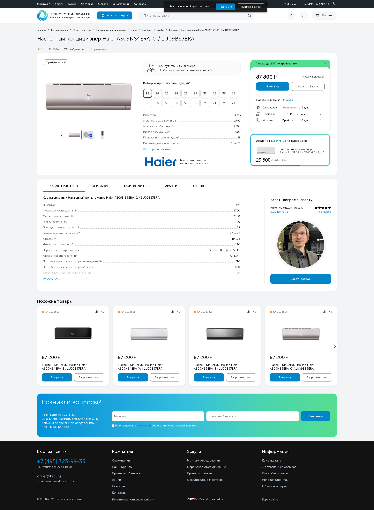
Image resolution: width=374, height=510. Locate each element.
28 (147, 93)
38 (205, 93)
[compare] (304, 15)
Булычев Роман (279, 211)
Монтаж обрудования (203, 460)
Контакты (139, 4)
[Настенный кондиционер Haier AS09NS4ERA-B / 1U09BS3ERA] (73, 347)
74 (204, 103)
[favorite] (294, 15)
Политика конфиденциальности (133, 499)
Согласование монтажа (205, 480)
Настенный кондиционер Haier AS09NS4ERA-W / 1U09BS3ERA (140, 366)
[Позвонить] (332, 4)
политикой (144, 425)
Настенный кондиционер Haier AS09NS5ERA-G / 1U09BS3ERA (292, 366)
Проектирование (199, 473)
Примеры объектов (126, 473)
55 (157, 103)
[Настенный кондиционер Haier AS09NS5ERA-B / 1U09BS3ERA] (225, 347)
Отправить (315, 416)
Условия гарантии (275, 480)
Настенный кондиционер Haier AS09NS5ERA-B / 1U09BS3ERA (216, 366)
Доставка (87, 4)
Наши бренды (122, 467)
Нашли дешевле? (313, 76)
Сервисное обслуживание (206, 467)
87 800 (51, 357)
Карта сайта (270, 499)
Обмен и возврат (275, 486)
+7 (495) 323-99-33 (316, 4)
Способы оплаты (275, 473)
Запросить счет (89, 377)
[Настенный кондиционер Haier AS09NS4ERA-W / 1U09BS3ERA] (149, 347)
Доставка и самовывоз (279, 467)
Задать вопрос (300, 279)
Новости (118, 486)
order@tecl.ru (49, 476)
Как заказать (271, 460)
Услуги (59, 4)
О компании (121, 4)
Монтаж (42, 4)
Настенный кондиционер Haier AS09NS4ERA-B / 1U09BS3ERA (64, 366)
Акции (72, 4)
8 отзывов (324, 211)
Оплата (103, 4)
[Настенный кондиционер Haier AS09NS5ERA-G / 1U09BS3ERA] (300, 347)
